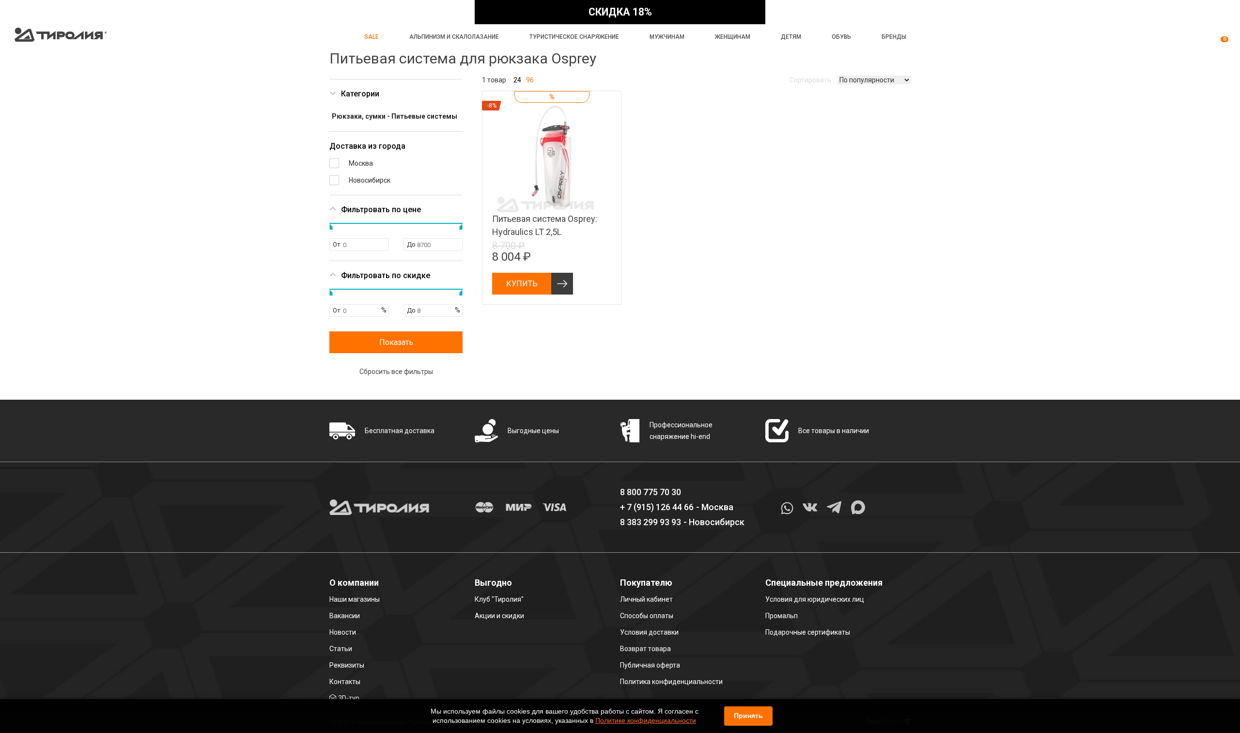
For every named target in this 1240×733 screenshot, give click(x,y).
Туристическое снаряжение (574, 36)
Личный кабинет (646, 599)
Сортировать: (811, 80)
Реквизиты (346, 665)
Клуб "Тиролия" (499, 599)
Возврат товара (645, 649)
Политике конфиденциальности (645, 720)
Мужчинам (667, 36)
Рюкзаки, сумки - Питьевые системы (394, 116)
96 (530, 80)
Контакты (344, 682)
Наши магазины (354, 599)
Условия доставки (649, 632)
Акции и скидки (499, 616)
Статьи (340, 649)
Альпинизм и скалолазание (454, 36)
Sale (371, 36)
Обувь (841, 36)
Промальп (781, 616)
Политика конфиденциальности (671, 682)
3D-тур (348, 698)
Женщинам (732, 36)
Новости (342, 632)
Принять (748, 715)
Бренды (894, 36)
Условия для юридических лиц (814, 599)
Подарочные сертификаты (807, 632)
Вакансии (344, 616)
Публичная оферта (650, 665)
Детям (791, 36)
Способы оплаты (646, 616)
